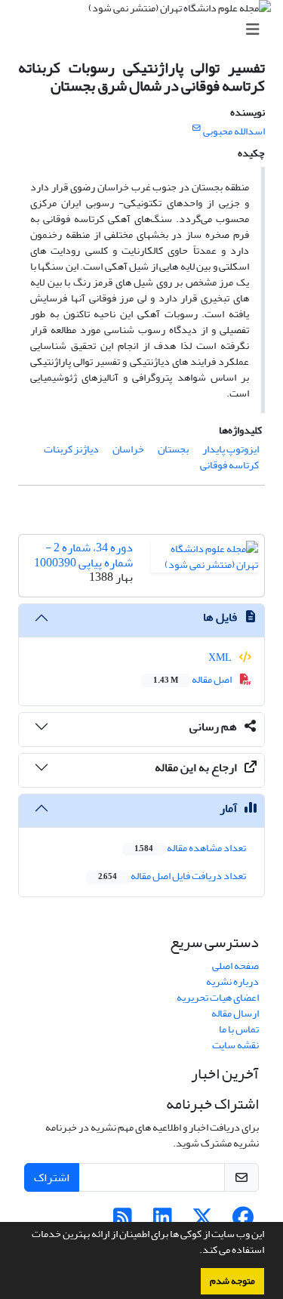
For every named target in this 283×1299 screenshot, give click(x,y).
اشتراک (51, 1177)
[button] (195, 1251)
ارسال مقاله (235, 1013)
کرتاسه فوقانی (229, 465)
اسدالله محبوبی (234, 131)
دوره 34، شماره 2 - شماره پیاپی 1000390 (83, 554)
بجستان (173, 449)
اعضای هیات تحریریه (218, 997)
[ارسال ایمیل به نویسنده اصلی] (196, 128)
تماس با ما (239, 1029)
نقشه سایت (235, 1045)
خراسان (128, 449)
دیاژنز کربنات (71, 449)
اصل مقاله (193, 679)
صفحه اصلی (235, 965)
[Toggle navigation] (146, 30)
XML (220, 657)
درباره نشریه (232, 981)
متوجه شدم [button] (232, 1281)
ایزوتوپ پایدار (230, 449)
